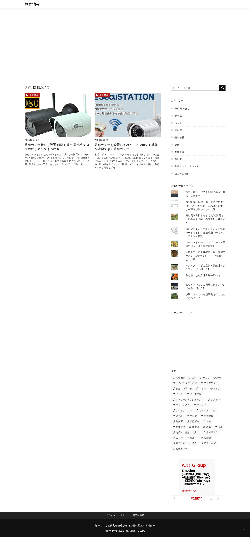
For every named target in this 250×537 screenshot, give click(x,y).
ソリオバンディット (209, 388)
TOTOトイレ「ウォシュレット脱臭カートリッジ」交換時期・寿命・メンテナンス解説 (205, 232)
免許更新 (208, 416)
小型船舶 (194, 421)
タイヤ (179, 394)
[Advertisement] (125, 43)
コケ (189, 388)
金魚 (194, 443)
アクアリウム (211, 383)
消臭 (220, 427)
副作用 (179, 421)
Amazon (180, 377)
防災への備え (181, 173)
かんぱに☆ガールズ (186, 383)
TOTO (206, 377)
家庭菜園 (179, 151)
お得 (218, 377)
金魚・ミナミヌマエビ (186, 166)
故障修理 (180, 427)
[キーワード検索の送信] (222, 88)
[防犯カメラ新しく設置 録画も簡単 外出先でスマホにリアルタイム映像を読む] (58, 115)
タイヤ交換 (195, 394)
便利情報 (34, 95)
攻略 (208, 421)
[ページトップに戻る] (243, 530)
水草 (208, 427)
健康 (176, 144)
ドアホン (215, 399)
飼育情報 (32, 4)
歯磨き (195, 427)
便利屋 (178, 130)
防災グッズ (209, 443)
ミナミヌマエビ (207, 410)
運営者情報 (138, 515)
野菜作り (180, 443)
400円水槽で (181, 108)
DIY (194, 377)
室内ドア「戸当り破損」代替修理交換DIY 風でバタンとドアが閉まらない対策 (205, 256)
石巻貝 (179, 438)
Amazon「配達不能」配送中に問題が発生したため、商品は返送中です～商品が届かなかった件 (205, 205)
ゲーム (178, 115)
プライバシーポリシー (117, 515)
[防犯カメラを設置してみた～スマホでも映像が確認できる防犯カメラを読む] (128, 115)
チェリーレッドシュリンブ (190, 399)
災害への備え (183, 432)
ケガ (178, 388)
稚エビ (193, 438)
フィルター (202, 405)
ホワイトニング (184, 410)
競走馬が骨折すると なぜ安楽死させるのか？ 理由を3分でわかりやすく (205, 219)
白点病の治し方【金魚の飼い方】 (204, 275)
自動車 (178, 159)
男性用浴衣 (212, 432)
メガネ (179, 416)
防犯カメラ (181, 448)
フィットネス (183, 405)
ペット (178, 122)
